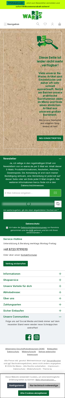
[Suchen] (38, 24)
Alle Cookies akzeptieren (33, 393)
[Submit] (55, 193)
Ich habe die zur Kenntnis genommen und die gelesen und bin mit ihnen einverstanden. (34, 230)
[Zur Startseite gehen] (32, 15)
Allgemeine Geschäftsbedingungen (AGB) (24, 349)
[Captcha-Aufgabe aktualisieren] (58, 203)
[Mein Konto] (52, 24)
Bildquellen (52, 349)
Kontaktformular (29, 255)
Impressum (32, 354)
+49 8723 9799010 (15, 249)
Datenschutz (13, 351)
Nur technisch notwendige (44, 385)
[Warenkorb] (59, 24)
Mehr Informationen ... (46, 380)
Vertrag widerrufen (16, 263)
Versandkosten (54, 360)
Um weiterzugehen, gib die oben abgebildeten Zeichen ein (30, 210)
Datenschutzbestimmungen (34, 227)
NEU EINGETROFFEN (50, 138)
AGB (31, 230)
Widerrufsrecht (29, 351)
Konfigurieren (16, 385)
